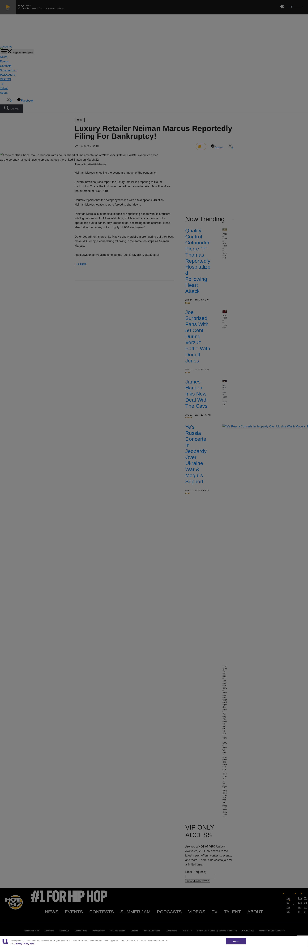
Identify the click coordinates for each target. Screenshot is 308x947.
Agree (236, 941)
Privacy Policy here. (25, 943)
